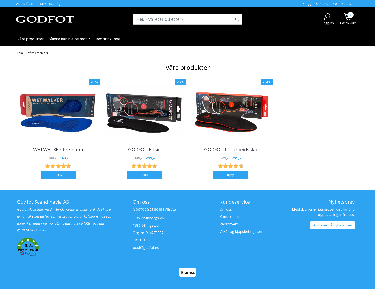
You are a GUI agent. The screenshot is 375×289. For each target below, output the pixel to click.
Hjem (19, 53)
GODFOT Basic (144, 149)
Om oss (322, 4)
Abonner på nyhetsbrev (332, 225)
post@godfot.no (146, 247)
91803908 (147, 240)
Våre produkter (30, 38)
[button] (71, 247)
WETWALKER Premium (58, 149)
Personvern (229, 224)
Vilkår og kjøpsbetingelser (241, 231)
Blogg (307, 4)
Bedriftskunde (108, 38)
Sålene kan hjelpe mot (68, 38)
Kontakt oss (342, 4)
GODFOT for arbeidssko (230, 149)
